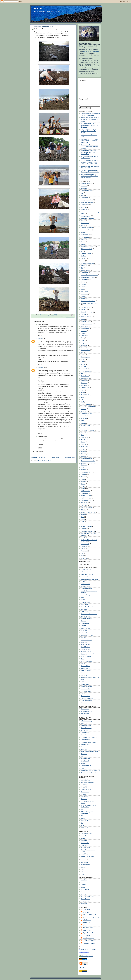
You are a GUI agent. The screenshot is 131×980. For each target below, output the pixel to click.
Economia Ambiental (86, 312)
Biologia (83, 242)
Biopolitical (84, 723)
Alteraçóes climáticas (87, 200)
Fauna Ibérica (84, 630)
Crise (82, 289)
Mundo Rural (84, 446)
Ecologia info (84, 796)
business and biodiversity (88, 246)
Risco (82, 517)
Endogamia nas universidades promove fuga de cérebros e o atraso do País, (89, 152)
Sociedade (84, 528)
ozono (82, 467)
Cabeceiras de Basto (86, 249)
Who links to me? (84, 968)
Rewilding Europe (85, 758)
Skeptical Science (86, 765)
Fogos (82, 359)
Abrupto (83, 838)
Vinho (82, 555)
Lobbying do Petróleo (86, 425)
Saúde (82, 521)
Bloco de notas (85, 843)
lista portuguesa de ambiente (91, 51)
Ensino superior (85, 328)
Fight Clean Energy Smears (88, 742)
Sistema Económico (86, 526)
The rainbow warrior (86, 691)
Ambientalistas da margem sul (89, 579)
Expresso (83, 867)
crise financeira (85, 291)
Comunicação (84, 272)
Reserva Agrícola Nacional (88, 512)
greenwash (84, 385)
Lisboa (82, 420)
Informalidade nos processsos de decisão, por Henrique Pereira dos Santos (90, 119)
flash (82, 352)
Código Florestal (85, 270)
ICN (82, 399)
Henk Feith (86, 912)
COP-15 (83, 282)
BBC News (84, 880)
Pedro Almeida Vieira (88, 938)
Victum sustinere (85, 696)
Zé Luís (40, 338)
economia (83, 309)
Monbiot (83, 442)
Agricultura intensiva (86, 190)
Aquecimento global (86, 588)
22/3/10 (40, 335)
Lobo (82, 428)
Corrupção (83, 284)
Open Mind (84, 754)
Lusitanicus (84, 642)
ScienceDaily (84, 820)
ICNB (82, 402)
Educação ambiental (86, 618)
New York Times (85, 899)
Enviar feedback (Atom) (44, 460)
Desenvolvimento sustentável (89, 303)
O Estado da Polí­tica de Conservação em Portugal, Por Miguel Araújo (89, 125)
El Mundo (83, 884)
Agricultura (84, 188)
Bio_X (82, 597)
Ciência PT (84, 787)
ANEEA (83, 581)
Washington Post (85, 903)
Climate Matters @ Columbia (89, 737)
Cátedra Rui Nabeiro (86, 789)
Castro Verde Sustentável (88, 607)
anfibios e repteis (85, 584)
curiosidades (84, 294)
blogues (83, 244)
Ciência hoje (84, 784)
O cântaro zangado (86, 656)
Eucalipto (83, 340)
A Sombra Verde (85, 572)
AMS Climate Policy (86, 721)
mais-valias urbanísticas (87, 430)
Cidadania (83, 258)
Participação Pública (86, 472)
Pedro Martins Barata (88, 943)
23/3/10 (40, 448)
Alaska (83, 195)
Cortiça (83, 286)
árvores (83, 220)
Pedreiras (83, 476)
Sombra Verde (85, 684)
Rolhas (83, 519)
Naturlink (83, 816)
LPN (82, 809)
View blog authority (84, 952)
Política (83, 488)
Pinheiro (83, 484)
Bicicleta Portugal (86, 595)
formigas (83, 364)
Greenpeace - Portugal (87, 635)
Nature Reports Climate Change (89, 751)
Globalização (84, 380)
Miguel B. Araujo (87, 930)
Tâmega (83, 537)
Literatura (83, 423)
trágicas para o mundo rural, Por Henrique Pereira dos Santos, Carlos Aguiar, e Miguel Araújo (90, 162)
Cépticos (83, 256)
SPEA (82, 825)
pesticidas (83, 481)
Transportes (84, 546)
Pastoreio (83, 474)
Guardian (83, 892)
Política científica (85, 491)
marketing (83, 432)
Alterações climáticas (87, 202)
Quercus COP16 (85, 668)
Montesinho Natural (86, 649)
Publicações (84, 502)
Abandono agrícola (86, 183)
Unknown (40, 367)
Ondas (82, 659)
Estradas (83, 335)
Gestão (83, 373)
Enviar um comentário (39, 451)
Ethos (82, 338)
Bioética (83, 239)
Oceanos (83, 456)
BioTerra (83, 599)
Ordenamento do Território (88, 461)
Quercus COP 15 (85, 666)
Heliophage (84, 749)
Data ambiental (85, 713)
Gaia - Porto (84, 632)
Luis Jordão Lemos (88, 927)
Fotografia (83, 366)
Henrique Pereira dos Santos (91, 917)
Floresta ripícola (85, 357)
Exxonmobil (84, 345)
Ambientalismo (85, 204)
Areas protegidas (85, 216)
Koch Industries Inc (86, 413)
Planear (83, 663)
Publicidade (84, 505)
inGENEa (83, 637)
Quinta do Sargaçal (86, 670)
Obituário (83, 453)
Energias (83, 621)
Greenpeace (84, 383)
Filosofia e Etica (85, 350)
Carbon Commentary (86, 728)
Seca (82, 524)
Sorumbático (84, 854)
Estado (83, 333)
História (83, 392)
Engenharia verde (85, 623)
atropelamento (85, 223)
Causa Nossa (84, 845)
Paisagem (83, 469)
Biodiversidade (70, 317)
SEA (82, 823)
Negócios (83, 451)
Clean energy (84, 609)
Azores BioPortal (85, 780)
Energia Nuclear (85, 321)
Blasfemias (84, 840)
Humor (82, 397)
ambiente (83, 207)
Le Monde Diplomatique (87, 896)
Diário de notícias (85, 862)
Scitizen (83, 763)
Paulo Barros (86, 935)
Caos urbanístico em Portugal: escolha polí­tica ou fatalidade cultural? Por (89, 140)
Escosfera (83, 625)
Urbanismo (84, 551)
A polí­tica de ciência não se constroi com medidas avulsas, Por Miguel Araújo (89, 176)
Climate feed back (86, 735)
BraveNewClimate (86, 725)
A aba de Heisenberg (86, 833)
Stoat (82, 768)
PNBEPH (83, 486)
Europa (83, 343)
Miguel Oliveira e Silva (89, 933)
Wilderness (84, 558)
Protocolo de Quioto (86, 500)
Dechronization (85, 792)
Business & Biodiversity (87, 782)
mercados (83, 439)
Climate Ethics (85, 732)
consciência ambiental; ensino (89, 275)
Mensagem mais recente (38, 457)
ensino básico (84, 326)
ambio (38, 8)
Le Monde (83, 894)
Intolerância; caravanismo (88, 406)
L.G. (84, 925)
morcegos (83, 444)
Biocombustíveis (85, 234)
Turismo (83, 548)
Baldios (83, 225)
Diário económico (85, 864)
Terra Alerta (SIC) (85, 689)
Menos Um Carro (85, 644)
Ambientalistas (85, 577)
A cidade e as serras (86, 569)
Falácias (83, 347)
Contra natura (84, 611)
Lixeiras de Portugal (86, 640)
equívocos (84, 331)
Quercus (83, 818)
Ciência (83, 261)
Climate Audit (84, 730)
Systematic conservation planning (90, 770)
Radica (83, 673)
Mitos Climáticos (85, 647)
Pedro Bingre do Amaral (89, 940)
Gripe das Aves (85, 387)
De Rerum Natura (85, 847)
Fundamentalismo (86, 371)
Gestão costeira (85, 378)
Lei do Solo (84, 418)
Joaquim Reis (86, 922)
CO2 (82, 268)
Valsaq (82, 693)
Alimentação (84, 197)
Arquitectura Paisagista (87, 218)
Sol (82, 871)
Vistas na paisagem (86, 700)
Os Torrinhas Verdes (86, 661)
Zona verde (84, 703)
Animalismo (84, 209)
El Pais (83, 887)
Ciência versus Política (87, 263)
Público (83, 869)
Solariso (83, 681)
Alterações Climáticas (87, 574)
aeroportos (84, 186)
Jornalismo (84, 411)
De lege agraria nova (86, 711)
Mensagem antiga (70, 457)
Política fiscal (84, 493)
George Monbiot (85, 744)
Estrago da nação (86, 628)
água (82, 193)
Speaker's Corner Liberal (87, 856)
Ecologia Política (85, 307)
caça (82, 251)
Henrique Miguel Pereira (89, 914)
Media (82, 435)
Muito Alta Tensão (86, 651)
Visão (82, 874)
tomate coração (85, 544)
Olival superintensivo (86, 458)
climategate (84, 265)
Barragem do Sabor (86, 230)
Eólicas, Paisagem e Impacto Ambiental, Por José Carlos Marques (89, 131)
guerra (82, 390)
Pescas (83, 479)
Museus (83, 449)
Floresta (83, 354)
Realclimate (84, 756)
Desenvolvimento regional (88, 301)
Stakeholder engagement (88, 531)
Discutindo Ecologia (86, 616)
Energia (83, 319)
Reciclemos (84, 675)
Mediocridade (84, 437)
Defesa (83, 296)
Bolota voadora (85, 604)
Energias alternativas (86, 324)
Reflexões (83, 510)
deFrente (83, 794)
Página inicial (55, 457)
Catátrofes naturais (86, 253)
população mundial (86, 498)
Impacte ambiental (86, 404)
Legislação (84, 416)
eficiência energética (86, 316)
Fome (82, 361)
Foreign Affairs (85, 889)
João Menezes (87, 920)
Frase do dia (84, 369)
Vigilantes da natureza (87, 698)
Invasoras (83, 409)
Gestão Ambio (85, 376)
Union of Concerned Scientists (89, 772)
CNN (82, 882)
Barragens (83, 232)
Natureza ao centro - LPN (88, 654)
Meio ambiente (85, 709)
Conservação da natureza (88, 277)
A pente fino (84, 836)
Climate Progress (85, 739)
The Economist (85, 901)
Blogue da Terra (85, 602)
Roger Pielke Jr (85, 761)
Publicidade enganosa (87, 507)
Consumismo (84, 279)
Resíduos (83, 514)
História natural (85, 394)
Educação (83, 314)
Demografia (84, 298)
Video (82, 553)
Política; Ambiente (86, 495)
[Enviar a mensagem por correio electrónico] (72, 315)
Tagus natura (84, 827)
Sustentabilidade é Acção (88, 686)
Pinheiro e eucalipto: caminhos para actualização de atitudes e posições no (89, 146)
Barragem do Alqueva (87, 227)
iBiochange (84, 799)
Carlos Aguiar (86, 909)
